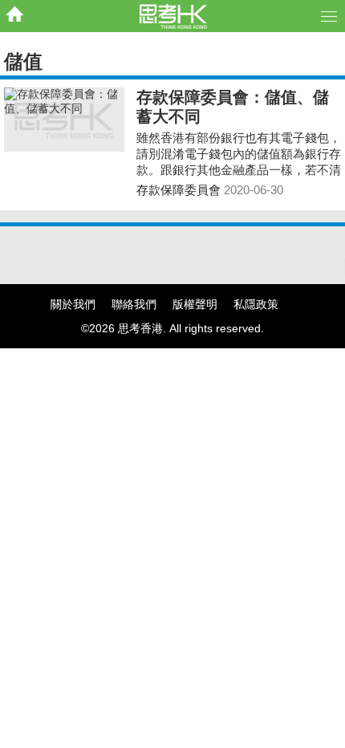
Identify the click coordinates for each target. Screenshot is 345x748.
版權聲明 (194, 304)
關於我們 (73, 304)
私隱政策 (255, 304)
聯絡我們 (134, 304)
